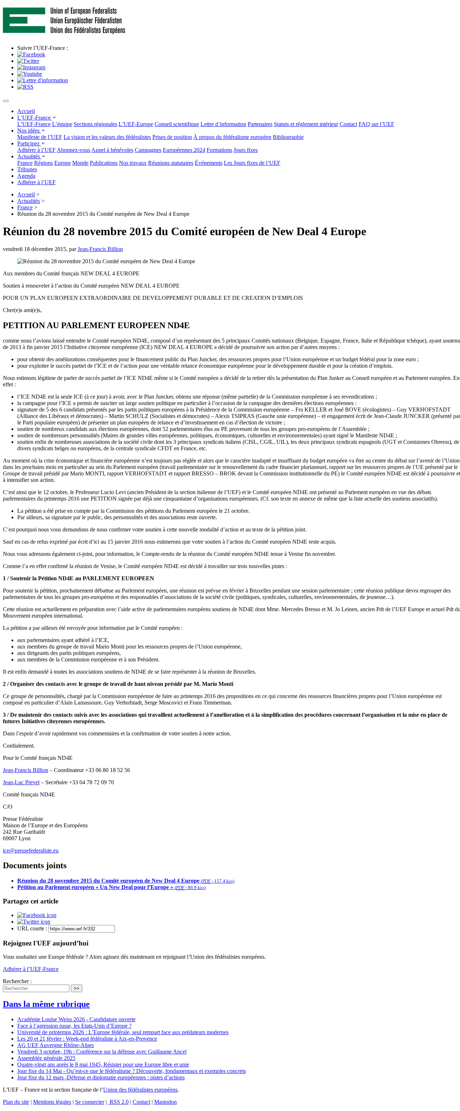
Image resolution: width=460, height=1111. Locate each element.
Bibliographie (288, 137)
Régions (43, 163)
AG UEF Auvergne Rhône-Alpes (55, 1045)
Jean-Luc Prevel (21, 782)
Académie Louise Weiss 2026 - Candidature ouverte (76, 1019)
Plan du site (16, 1102)
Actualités (29, 156)
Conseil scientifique (177, 124)
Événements (208, 163)
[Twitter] (28, 61)
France (25, 163)
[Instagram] (31, 67)
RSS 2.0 (118, 1102)
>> (76, 988)
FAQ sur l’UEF (376, 124)
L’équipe (62, 124)
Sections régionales (95, 124)
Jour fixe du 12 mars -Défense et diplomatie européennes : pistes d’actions (101, 1077)
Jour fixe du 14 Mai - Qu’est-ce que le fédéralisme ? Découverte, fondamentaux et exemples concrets (131, 1071)
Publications (104, 163)
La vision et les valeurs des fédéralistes (107, 137)
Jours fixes (246, 150)
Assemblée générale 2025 (46, 1058)
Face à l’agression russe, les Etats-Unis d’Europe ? (74, 1026)
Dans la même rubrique (46, 1004)
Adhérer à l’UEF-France (31, 969)
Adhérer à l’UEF (36, 150)
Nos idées (29, 130)
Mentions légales (52, 1102)
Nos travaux (133, 163)
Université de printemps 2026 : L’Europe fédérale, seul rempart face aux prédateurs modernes (123, 1032)
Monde (80, 163)
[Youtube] (29, 74)
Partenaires (260, 124)
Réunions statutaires (170, 163)
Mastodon (165, 1102)
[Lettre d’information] (42, 80)
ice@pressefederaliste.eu (31, 850)
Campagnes (148, 150)
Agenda (26, 176)
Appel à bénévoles (112, 150)
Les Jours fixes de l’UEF (252, 163)
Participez (29, 143)
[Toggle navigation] (6, 101)
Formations (219, 150)
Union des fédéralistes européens (140, 1090)
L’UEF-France (34, 118)
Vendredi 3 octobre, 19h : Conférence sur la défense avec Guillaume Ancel (102, 1052)
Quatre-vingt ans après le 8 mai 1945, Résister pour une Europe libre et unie (103, 1064)
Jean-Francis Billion (100, 249)
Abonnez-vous (73, 150)
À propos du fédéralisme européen (232, 137)
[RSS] (25, 87)
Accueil (26, 111)
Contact (348, 124)
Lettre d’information (223, 124)
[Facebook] (31, 54)
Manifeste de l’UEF (39, 137)
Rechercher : (17, 981)
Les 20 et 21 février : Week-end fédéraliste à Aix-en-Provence (87, 1039)
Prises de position (172, 137)
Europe (62, 163)
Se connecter (89, 1102)
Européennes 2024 (184, 150)
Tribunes (27, 169)
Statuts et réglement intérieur (306, 124)
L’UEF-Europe (136, 124)
